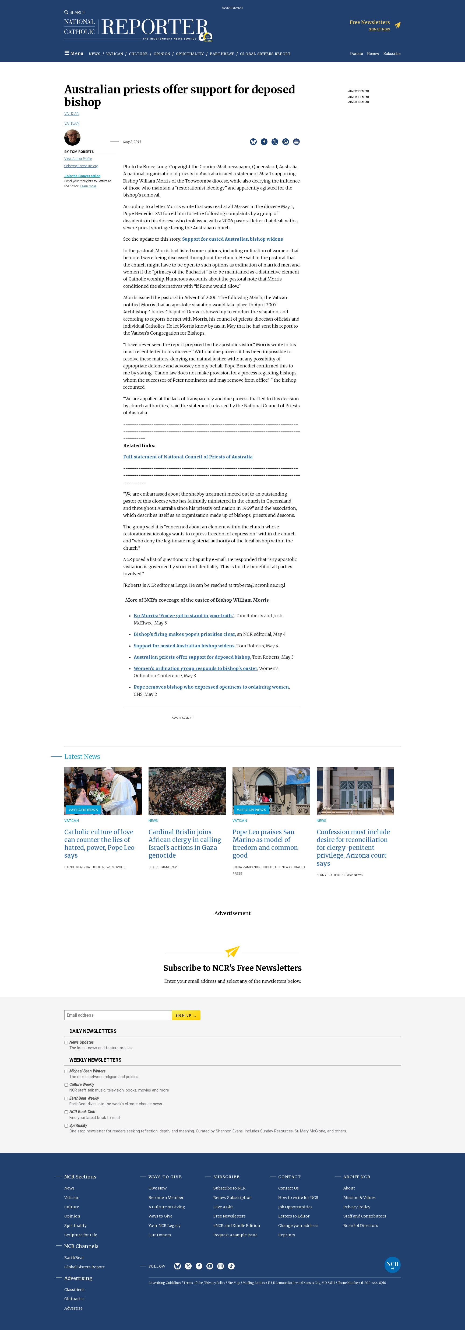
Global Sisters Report (265, 54)
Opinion (162, 54)
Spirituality (190, 54)
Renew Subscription (232, 1197)
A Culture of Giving (167, 1207)
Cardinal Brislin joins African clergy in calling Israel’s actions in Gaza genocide (185, 843)
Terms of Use (193, 1283)
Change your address (298, 1225)
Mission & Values (359, 1197)
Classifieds (74, 1289)
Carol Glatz (75, 867)
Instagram (220, 1266)
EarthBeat (222, 54)
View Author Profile (78, 159)
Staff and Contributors (364, 1216)
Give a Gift (223, 1207)
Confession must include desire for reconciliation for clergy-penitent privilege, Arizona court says (353, 847)
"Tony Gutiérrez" (332, 875)
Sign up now (379, 29)
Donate (356, 53)
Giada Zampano (245, 867)
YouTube (209, 1266)
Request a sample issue (235, 1235)
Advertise (73, 1308)
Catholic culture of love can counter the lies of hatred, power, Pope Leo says (99, 843)
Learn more (88, 186)
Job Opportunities (295, 1207)
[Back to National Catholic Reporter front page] (138, 30)
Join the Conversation (82, 176)
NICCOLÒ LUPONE (272, 867)
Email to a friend (285, 141)
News (94, 54)
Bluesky (177, 1266)
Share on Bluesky (253, 141)
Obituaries (74, 1298)
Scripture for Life (80, 1235)
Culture (138, 54)
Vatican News (83, 810)
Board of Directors (360, 1225)
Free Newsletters (229, 1216)
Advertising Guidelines (165, 1283)
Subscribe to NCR (229, 1188)
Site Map (234, 1283)
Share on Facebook (264, 141)
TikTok (231, 1266)
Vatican (114, 54)
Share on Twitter (275, 141)
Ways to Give (160, 1216)
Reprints (286, 1235)
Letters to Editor (294, 1216)
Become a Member (166, 1197)
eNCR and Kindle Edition (236, 1225)
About (349, 1188)
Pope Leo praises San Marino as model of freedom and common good (265, 843)
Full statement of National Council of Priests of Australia (188, 456)
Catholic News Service (106, 867)
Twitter (188, 1266)
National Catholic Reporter (393, 1265)
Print (296, 141)
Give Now (158, 1188)
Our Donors (160, 1235)
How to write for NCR (298, 1197)
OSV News (355, 875)
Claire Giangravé (164, 867)
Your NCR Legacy (165, 1225)
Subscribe (392, 53)
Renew (373, 53)
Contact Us (288, 1188)
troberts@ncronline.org (81, 166)
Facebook (199, 1266)
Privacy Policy (356, 1207)
